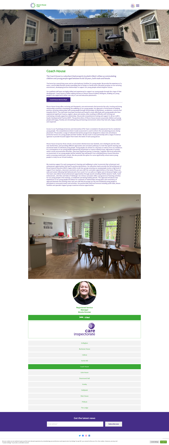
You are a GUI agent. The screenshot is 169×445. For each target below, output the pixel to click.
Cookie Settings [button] (154, 442)
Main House (84, 396)
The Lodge (84, 408)
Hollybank (84, 390)
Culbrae (84, 355)
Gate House (84, 372)
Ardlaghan (84, 343)
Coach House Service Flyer (58, 100)
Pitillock (84, 402)
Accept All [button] (163, 442)
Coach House (84, 367)
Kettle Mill (84, 361)
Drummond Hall (84, 378)
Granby (84, 384)
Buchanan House (84, 349)
